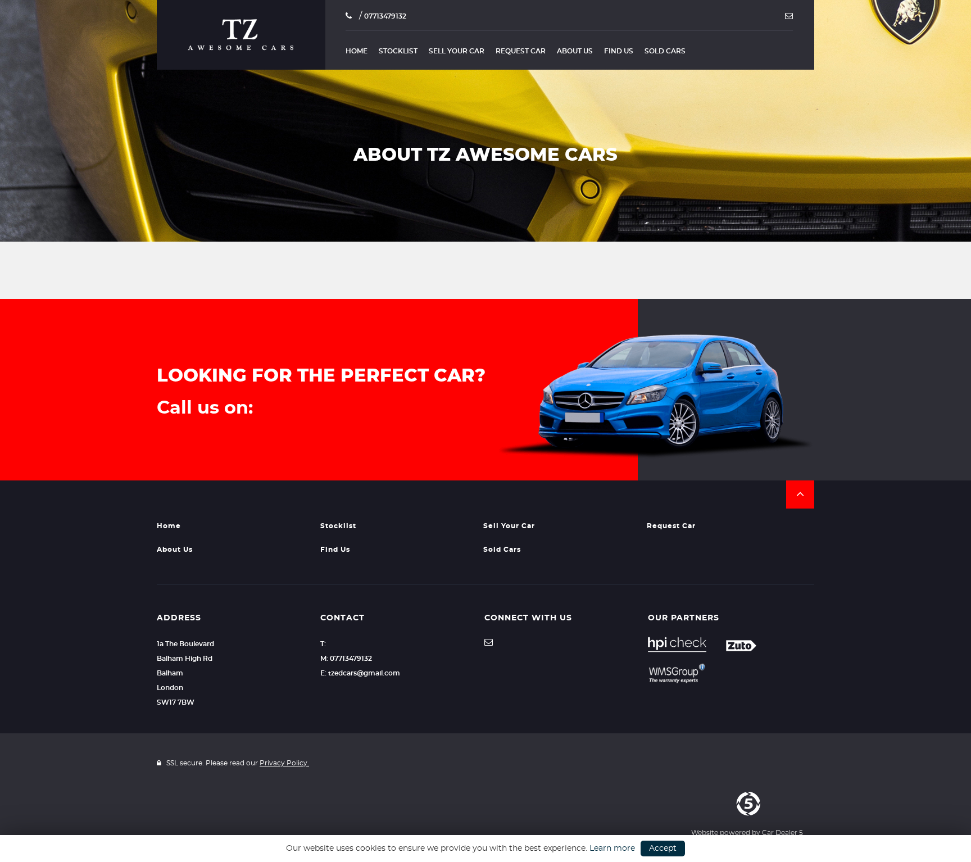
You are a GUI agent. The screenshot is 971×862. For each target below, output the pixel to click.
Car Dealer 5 (782, 832)
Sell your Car (456, 51)
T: (323, 644)
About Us (575, 51)
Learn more (612, 848)
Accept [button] (663, 848)
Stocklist (398, 51)
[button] (800, 494)
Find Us (618, 51)
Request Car (521, 51)
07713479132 (385, 16)
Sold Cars (665, 51)
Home (356, 51)
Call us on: (205, 408)
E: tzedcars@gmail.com (360, 673)
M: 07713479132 (346, 658)
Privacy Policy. (284, 763)
